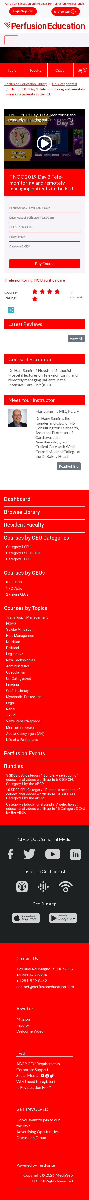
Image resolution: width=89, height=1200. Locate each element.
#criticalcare (54, 280)
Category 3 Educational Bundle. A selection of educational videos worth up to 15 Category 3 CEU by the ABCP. (45, 808)
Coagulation (15, 672)
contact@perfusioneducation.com (45, 986)
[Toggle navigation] (11, 40)
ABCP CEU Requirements (38, 1063)
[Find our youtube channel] (43, 1075)
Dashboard (17, 499)
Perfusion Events (24, 753)
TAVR (10, 715)
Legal (10, 703)
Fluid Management (21, 636)
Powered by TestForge (35, 1165)
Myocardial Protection (23, 697)
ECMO (11, 624)
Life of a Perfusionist (23, 740)
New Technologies (20, 660)
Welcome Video (30, 1031)
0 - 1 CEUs (14, 582)
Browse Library (22, 512)
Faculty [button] (35, 70)
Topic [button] (11, 70)
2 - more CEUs (17, 594)
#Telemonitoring (18, 280)
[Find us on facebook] (47, 1075)
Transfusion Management (27, 617)
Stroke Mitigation (20, 629)
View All (76, 338)
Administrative (18, 666)
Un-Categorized (18, 679)
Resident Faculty (24, 525)
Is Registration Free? (33, 1087)
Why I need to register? (35, 1081)
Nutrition (13, 642)
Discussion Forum (31, 1137)
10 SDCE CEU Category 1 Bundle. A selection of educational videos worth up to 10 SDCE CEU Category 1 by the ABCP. (43, 794)
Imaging (12, 684)
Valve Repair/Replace (23, 721)
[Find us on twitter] (52, 1075)
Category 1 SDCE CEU (23, 553)
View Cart (66, 11)
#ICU (38, 280)
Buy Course (44, 263)
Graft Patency (17, 691)
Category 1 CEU (18, 547)
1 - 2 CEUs (14, 588)
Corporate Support (32, 1069)
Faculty (22, 1025)
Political (12, 648)
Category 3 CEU (18, 559)
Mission (23, 1019)
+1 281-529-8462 (31, 980)
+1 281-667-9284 (31, 974)
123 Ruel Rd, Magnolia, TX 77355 (44, 968)
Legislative (14, 654)
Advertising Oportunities (37, 1131)
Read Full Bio (68, 466)
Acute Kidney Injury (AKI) (25, 734)
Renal (10, 709)
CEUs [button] (59, 70)
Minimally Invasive (20, 727)
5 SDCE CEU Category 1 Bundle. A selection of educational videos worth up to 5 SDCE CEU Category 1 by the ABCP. (42, 780)
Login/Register (23, 11)
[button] (82, 70)
